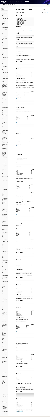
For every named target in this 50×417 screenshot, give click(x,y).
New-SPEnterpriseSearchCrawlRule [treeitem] (4, 38)
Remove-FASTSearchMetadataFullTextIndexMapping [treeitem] (5, 194)
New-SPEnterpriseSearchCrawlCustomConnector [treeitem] (5, 29)
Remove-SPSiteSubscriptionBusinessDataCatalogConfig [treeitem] (5, 338)
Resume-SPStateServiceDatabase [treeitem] (5, 403)
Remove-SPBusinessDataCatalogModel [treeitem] (4, 214)
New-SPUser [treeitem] (3, 155)
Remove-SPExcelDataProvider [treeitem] (4, 298)
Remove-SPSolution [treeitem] (3, 352)
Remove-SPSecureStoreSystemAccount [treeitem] (4, 322)
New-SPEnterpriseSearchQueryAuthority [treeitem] (5, 57)
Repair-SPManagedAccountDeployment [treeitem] (4, 379)
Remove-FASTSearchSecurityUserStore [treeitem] (4, 203)
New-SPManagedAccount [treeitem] (4, 94)
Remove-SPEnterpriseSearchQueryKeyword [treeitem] (5, 267)
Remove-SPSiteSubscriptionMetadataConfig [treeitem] (5, 344)
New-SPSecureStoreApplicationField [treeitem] (4, 122)
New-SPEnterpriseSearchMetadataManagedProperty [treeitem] (5, 53)
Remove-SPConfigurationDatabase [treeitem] (4, 218)
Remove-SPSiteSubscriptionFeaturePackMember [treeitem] (5, 342)
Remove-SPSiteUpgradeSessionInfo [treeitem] (4, 349)
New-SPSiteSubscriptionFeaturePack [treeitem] (4, 134)
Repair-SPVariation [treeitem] (3, 382)
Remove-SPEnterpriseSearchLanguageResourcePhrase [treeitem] (5, 251)
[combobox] (4, 8)
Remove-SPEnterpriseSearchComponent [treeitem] (4, 230)
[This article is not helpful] (47, 12)
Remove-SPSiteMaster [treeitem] (4, 335)
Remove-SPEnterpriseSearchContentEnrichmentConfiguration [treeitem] (5, 232)
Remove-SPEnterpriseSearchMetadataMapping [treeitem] (5, 260)
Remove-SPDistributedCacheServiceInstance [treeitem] (4, 228)
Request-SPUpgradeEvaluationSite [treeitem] (4, 383)
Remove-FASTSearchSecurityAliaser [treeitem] (4, 202)
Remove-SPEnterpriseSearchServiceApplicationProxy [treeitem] (5, 284)
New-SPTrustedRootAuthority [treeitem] (4, 149)
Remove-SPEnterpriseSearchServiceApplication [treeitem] (5, 281)
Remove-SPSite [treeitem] (3, 334)
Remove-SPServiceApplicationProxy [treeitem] (4, 328)
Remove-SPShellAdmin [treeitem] (4, 333)
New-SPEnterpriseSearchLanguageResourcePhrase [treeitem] (5, 44)
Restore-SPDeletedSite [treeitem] (4, 392)
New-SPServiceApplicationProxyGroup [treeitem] (5, 130)
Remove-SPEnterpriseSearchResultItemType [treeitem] (5, 275)
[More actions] (33, 7)
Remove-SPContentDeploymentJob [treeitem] (4, 221)
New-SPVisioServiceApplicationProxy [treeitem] (4, 161)
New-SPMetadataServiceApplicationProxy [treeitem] (5, 101)
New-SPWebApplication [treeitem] (4, 163)
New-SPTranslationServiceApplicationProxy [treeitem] (5, 146)
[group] (25, 36)
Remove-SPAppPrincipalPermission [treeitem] (4, 212)
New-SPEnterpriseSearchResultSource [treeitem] (5, 74)
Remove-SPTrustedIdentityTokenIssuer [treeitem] (4, 358)
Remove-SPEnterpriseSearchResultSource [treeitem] (5, 277)
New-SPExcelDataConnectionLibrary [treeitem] (4, 87)
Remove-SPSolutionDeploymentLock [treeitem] (4, 353)
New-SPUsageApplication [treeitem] (4, 153)
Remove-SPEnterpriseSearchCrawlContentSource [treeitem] (5, 235)
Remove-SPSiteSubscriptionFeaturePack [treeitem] (4, 339)
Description (44, 9)
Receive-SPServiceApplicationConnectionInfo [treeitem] (5, 180)
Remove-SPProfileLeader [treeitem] (4, 313)
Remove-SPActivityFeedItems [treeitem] (4, 207)
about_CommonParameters (19, 411)
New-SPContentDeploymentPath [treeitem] (4, 13)
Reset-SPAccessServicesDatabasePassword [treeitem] (5, 386)
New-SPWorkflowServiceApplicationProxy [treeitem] (5, 172)
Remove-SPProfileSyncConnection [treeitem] (5, 314)
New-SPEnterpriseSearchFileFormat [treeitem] (4, 39)
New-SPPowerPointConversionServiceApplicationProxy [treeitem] (5, 112)
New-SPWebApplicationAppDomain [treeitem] (4, 165)
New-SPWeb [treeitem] (3, 162)
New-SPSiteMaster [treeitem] (3, 132)
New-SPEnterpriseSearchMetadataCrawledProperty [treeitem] (5, 51)
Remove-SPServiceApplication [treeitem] (4, 325)
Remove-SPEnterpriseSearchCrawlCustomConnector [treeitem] (5, 237)
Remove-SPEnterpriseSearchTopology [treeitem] (4, 293)
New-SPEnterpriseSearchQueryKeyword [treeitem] (5, 62)
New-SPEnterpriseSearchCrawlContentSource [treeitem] (5, 27)
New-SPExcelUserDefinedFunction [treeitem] (4, 92)
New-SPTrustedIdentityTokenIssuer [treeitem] (4, 148)
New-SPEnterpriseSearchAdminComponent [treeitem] (5, 16)
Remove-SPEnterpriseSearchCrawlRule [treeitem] (4, 247)
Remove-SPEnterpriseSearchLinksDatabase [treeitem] (5, 254)
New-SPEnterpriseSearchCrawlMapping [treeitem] (5, 36)
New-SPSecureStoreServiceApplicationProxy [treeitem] (5, 126)
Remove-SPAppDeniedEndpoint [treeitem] (4, 209)
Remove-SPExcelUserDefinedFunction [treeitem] (4, 300)
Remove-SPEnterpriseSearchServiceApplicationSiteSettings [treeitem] (5, 286)
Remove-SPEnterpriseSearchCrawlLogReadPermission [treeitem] (5, 244)
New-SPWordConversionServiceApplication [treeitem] (5, 170)
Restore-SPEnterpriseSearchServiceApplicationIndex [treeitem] (5, 396)
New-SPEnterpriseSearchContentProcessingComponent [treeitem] (5, 23)
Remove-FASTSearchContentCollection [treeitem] (4, 186)
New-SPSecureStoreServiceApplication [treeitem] (5, 123)
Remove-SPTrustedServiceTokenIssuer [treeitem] (4, 362)
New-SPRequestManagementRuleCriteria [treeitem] (5, 119)
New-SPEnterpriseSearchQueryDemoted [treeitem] (5, 60)
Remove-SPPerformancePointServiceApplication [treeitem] (5, 306)
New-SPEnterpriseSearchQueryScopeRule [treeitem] (5, 68)
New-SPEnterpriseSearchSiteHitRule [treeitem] (4, 82)
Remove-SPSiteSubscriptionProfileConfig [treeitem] (4, 345)
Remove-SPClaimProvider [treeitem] (4, 216)
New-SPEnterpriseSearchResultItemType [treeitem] (5, 72)
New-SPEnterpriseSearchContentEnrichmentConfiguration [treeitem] (5, 21)
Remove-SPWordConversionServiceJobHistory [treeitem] (5, 376)
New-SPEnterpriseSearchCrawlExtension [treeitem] (5, 34)
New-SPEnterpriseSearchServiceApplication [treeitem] (5, 78)
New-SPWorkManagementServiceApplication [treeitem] (5, 174)
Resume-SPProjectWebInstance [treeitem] (4, 402)
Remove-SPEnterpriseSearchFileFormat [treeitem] (4, 249)
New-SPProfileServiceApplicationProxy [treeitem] (5, 114)
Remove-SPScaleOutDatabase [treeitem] (4, 319)
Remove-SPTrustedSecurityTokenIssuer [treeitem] (4, 361)
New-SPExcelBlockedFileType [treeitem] (4, 86)
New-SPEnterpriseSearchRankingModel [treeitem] (5, 70)
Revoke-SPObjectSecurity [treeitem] (4, 406)
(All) (16, 98)
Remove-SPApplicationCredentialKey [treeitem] (4, 210)
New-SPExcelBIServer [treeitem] (4, 85)
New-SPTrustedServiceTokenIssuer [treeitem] (4, 152)
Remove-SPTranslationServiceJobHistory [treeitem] (4, 357)
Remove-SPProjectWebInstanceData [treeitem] (4, 315)
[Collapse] (7, 7)
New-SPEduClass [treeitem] (3, 14)
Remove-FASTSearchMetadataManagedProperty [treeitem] (5, 196)
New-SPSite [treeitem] (3, 131)
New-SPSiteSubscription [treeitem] (4, 133)
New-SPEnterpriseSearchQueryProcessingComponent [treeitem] (5, 64)
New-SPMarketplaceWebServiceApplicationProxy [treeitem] (5, 97)
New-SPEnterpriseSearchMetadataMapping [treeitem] (5, 55)
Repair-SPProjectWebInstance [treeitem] (4, 380)
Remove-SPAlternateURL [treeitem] (4, 208)
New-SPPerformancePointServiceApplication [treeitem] (5, 103)
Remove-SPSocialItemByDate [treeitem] (4, 351)
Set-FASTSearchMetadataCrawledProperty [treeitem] (5, 411)
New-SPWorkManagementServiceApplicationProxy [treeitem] (5, 176)
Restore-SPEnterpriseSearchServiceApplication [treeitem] (5, 394)
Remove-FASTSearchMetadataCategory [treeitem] (4, 187)
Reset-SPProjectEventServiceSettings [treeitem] (4, 387)
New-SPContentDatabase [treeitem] (4, 11)
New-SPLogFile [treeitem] (3, 93)
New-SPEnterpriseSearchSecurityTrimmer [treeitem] (5, 76)
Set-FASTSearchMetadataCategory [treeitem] (4, 409)
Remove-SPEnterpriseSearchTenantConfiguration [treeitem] (5, 290)
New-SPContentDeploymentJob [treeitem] (4, 12)
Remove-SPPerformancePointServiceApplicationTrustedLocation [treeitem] (5, 310)
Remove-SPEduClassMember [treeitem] (4, 229)
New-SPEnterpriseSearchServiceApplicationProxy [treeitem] (5, 81)
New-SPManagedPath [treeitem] (4, 95)
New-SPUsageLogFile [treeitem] (4, 154)
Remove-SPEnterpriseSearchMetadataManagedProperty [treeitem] (5, 258)
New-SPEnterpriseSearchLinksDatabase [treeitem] (5, 46)
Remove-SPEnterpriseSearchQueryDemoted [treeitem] (5, 265)
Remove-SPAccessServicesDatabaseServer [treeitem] (5, 206)
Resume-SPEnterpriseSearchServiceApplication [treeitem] (5, 401)
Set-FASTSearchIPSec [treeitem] (4, 408)
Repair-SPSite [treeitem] (3, 381)
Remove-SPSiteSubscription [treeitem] (4, 336)
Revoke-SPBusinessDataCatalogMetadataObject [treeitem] (5, 405)
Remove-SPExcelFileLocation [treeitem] (4, 299)
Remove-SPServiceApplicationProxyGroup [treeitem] (5, 330)
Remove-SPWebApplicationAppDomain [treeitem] (4, 372)
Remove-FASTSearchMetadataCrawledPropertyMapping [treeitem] (5, 189)
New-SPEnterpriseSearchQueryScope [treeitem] (4, 66)
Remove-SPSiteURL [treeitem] (3, 350)
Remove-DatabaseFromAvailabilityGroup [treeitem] (4, 184)
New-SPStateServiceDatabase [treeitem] (4, 138)
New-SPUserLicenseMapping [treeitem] (4, 156)
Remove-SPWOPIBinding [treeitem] (4, 373)
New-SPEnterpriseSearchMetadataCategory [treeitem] (5, 48)
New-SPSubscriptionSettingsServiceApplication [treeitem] (5, 140)
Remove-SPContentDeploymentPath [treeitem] (4, 222)
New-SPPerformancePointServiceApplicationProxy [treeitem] (5, 105)
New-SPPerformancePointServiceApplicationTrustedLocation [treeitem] (5, 107)
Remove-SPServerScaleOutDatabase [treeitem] (4, 324)
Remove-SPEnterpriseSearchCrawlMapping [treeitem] (5, 246)
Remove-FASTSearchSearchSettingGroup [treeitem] (4, 200)
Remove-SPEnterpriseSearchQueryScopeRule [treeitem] (5, 271)
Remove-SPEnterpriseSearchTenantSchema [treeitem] (5, 292)
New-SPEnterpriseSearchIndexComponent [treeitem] (5, 42)
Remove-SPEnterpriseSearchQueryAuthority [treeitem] (5, 262)
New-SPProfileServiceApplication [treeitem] (5, 113)
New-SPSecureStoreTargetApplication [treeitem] (5, 127)
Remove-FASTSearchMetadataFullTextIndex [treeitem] (5, 192)
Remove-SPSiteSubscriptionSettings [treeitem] (4, 347)
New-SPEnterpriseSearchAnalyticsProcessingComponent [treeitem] (5, 18)
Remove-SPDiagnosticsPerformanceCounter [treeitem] (5, 225)
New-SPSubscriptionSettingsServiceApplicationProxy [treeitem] (5, 142)
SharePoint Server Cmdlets (29, 30)
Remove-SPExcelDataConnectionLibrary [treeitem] (4, 297)
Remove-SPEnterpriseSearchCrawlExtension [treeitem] (5, 241)
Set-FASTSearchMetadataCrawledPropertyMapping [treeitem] (5, 414)
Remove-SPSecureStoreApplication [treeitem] (4, 321)
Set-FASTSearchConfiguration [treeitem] (4, 407)
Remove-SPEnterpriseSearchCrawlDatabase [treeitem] (5, 239)
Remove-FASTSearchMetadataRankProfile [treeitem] (5, 198)
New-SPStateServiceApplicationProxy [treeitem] (4, 137)
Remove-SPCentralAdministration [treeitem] (5, 215)
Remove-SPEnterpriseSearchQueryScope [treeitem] (4, 269)
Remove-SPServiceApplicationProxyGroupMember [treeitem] (5, 332)
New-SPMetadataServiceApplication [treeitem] (4, 98)
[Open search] (47, 4)
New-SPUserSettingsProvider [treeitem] (4, 157)
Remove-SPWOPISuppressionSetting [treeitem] (4, 374)
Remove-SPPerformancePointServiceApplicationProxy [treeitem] (5, 308)
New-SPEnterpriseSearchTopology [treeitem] (4, 84)
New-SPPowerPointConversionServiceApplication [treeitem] (5, 110)
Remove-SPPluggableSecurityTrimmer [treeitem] (4, 312)
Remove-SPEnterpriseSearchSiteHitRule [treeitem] (4, 287)
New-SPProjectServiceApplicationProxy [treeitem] (5, 117)
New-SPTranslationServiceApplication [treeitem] (4, 144)
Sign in (48, 4)
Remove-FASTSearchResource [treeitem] (4, 199)
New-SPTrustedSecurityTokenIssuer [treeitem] (4, 150)
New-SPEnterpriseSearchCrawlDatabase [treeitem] (5, 32)
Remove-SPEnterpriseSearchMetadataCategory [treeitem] (5, 256)
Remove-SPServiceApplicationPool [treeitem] (4, 326)
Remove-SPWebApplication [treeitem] (4, 370)
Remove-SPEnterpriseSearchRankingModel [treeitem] (5, 273)
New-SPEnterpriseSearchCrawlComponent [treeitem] (5, 25)
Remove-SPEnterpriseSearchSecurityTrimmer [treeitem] (5, 279)
